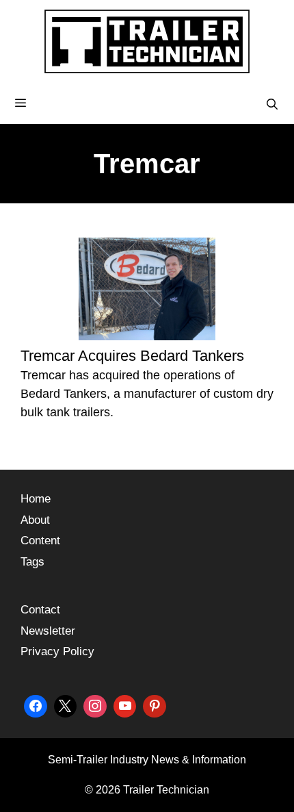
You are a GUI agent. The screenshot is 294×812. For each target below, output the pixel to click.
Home (36, 498)
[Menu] (147, 103)
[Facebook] (36, 705)
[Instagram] (95, 705)
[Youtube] (125, 705)
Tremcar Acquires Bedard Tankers (132, 355)
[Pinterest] (154, 705)
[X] (66, 705)
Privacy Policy (57, 651)
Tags (32, 561)
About (35, 519)
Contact (40, 609)
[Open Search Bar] (272, 105)
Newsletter (48, 630)
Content (40, 540)
